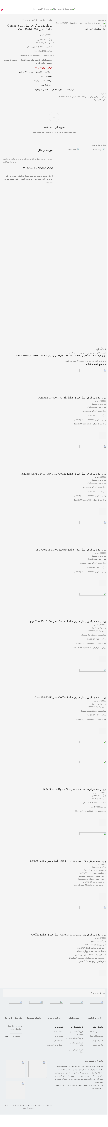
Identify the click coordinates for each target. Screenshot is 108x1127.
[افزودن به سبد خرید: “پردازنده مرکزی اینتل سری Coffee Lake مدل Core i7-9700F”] (102, 731)
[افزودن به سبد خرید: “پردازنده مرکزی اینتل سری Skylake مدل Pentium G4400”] (102, 435)
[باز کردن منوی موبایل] (105, 9)
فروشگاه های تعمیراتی (74, 1038)
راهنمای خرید (58, 1040)
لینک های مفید (98, 1027)
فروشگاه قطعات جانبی (76, 1044)
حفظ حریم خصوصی (55, 1045)
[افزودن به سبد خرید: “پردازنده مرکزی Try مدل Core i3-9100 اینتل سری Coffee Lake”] (102, 973)
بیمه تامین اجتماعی (96, 1032)
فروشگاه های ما (77, 1027)
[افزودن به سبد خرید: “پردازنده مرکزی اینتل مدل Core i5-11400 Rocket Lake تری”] (102, 583)
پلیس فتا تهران (97, 1040)
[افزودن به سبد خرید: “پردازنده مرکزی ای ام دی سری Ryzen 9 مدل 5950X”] (102, 822)
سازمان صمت (97, 1045)
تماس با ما (59, 1027)
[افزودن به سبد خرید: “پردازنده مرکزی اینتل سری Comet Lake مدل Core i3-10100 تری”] (102, 659)
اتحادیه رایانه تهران (96, 1036)
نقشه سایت (58, 1032)
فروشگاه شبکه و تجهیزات (76, 1033)
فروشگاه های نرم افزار (76, 1051)
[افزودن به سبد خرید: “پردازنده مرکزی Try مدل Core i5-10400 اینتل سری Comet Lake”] (102, 896)
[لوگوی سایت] (64, 9)
